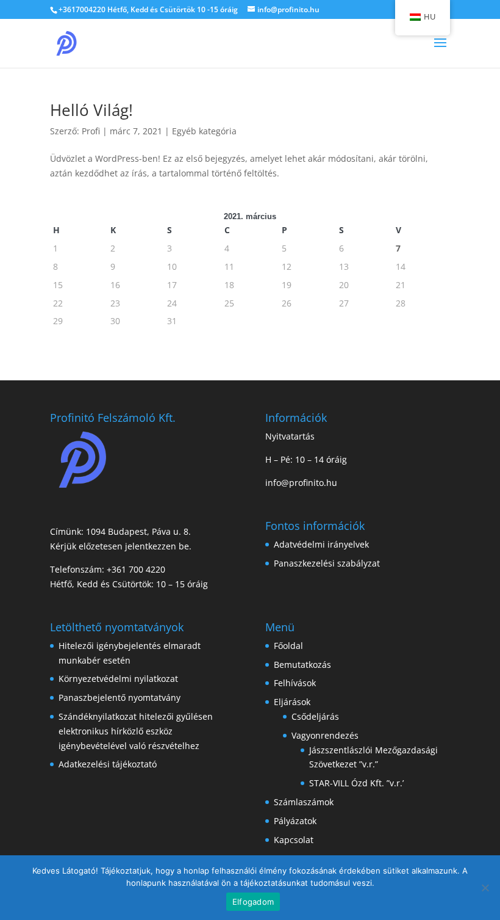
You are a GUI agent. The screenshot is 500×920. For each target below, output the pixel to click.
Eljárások (292, 702)
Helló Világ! (91, 110)
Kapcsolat (293, 840)
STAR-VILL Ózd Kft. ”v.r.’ (356, 783)
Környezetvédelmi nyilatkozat (118, 678)
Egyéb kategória (204, 131)
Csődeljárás (315, 716)
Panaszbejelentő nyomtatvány (119, 697)
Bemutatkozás (302, 664)
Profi (91, 131)
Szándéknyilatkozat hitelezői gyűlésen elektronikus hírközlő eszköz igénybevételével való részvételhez (136, 731)
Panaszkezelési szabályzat (327, 563)
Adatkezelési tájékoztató (108, 764)
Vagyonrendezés (325, 735)
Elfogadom (253, 902)
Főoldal (288, 645)
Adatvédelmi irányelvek (321, 544)
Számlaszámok (304, 802)
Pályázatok (295, 821)
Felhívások (295, 683)
